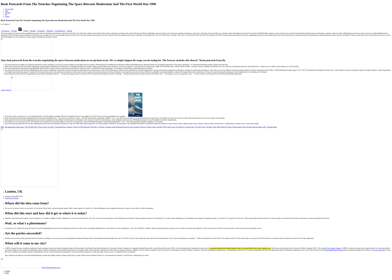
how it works (9, 9)
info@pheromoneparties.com (51, 267)
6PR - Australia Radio (270, 127)
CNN (26, 127)
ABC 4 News (38, 127)
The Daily (93, 127)
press (6, 11)
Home (7, 273)
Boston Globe (151, 127)
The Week (179, 127)
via (75, 252)
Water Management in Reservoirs (335, 250)
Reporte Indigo (257, 127)
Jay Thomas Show (189, 127)
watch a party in (6, 90)
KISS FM (223, 127)
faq (6, 14)
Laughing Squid (110, 127)
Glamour (69, 127)
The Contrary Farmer (333, 248)
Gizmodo (136, 127)
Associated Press (60, 127)
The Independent (10, 127)
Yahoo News (171, 127)
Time (131, 127)
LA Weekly (101, 127)
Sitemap (7, 271)
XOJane (75, 127)
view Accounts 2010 (378, 250)
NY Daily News (200, 127)
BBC (2, 127)
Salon (45, 127)
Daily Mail (216, 127)
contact (7, 16)
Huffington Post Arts (122, 127)
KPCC (53, 127)
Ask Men (159, 127)
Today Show (20, 127)
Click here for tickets (11, 198)
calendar (7, 13)
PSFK (165, 127)
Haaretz (239, 127)
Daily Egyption (247, 127)
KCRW (31, 127)
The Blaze (209, 127)
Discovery (143, 127)
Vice (48, 127)
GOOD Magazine (84, 127)
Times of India (231, 127)
